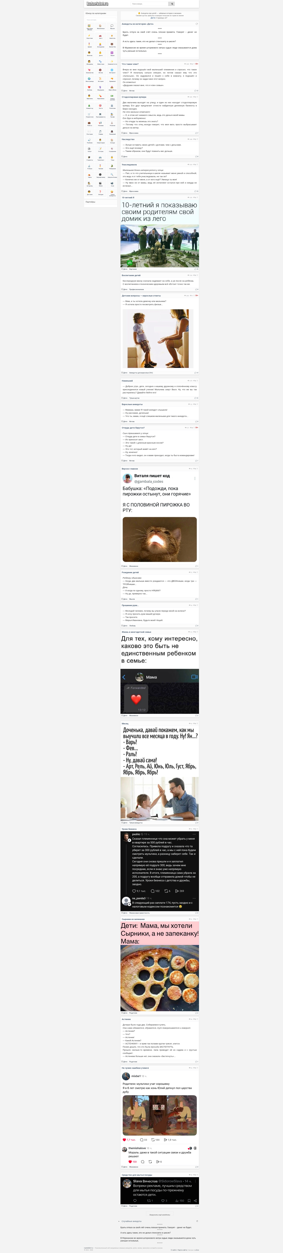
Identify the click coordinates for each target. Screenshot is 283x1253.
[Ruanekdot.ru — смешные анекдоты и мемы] (97, 4)
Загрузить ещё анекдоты (159, 1215)
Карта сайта (182, 1250)
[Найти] (171, 4)
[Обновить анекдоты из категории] (197, 24)
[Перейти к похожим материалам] (194, 64)
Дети (153, 18)
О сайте (174, 1250)
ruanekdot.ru (88, 1248)
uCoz (197, 1250)
